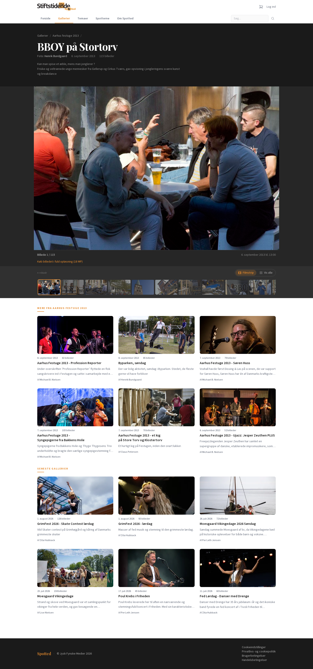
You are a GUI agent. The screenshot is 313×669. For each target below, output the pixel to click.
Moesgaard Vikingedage (55, 596)
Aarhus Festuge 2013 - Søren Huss (225, 363)
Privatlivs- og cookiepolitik (259, 651)
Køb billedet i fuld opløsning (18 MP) (60, 262)
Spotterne (102, 18)
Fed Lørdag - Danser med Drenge (224, 596)
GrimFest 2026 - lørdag (135, 523)
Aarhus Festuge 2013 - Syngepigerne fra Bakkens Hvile (61, 437)
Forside (45, 18)
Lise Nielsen (47, 612)
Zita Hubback (47, 540)
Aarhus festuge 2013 (66, 36)
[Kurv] (261, 7)
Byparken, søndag (132, 363)
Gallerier (64, 18)
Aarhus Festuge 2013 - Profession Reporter (69, 363)
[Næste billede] (271, 168)
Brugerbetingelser (254, 656)
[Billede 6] (166, 287)
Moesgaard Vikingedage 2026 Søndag (228, 523)
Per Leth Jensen (211, 540)
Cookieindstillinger (254, 647)
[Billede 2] (73, 287)
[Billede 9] (236, 287)
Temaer (83, 18)
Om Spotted (125, 18)
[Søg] (273, 19)
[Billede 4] (119, 287)
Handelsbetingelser (254, 660)
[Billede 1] (49, 287)
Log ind (271, 7)
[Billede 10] (260, 287)
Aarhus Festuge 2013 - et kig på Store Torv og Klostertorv (140, 437)
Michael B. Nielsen (50, 380)
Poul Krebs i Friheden (134, 596)
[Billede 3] (96, 287)
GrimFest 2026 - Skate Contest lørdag (65, 523)
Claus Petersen (129, 452)
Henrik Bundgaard (56, 56)
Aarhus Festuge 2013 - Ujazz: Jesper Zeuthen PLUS (237, 435)
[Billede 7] (190, 287)
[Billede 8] (213, 287)
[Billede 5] (143, 287)
